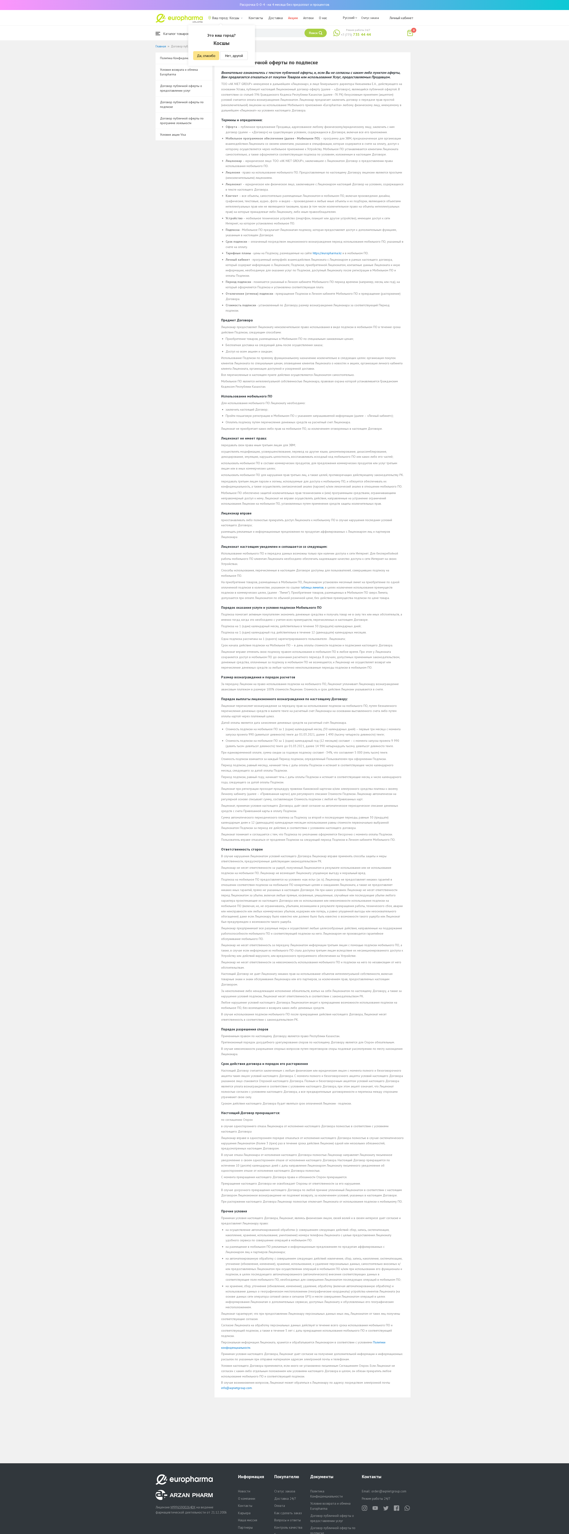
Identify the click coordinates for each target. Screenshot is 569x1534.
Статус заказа (370, 18)
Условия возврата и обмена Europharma (179, 72)
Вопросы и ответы (287, 1520)
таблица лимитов (312, 587)
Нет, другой (234, 55)
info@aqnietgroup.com (236, 1388)
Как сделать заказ (288, 1513)
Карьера (244, 1513)
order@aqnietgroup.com (388, 1491)
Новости (244, 1491)
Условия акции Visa (173, 135)
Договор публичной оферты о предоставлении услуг (181, 88)
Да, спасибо (206, 55)
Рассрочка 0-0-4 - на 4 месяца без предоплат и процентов (284, 4)
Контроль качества (288, 1527)
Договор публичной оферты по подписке (182, 104)
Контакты (256, 18)
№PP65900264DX (182, 1507)
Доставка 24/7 (285, 1498)
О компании (246, 1498)
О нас (323, 18)
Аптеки (308, 18)
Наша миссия (247, 1520)
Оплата (279, 1506)
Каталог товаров (175, 33)
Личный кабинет (401, 18)
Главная (161, 46)
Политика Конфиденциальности (181, 58)
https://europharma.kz (327, 253)
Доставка (275, 18)
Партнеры (245, 1527)
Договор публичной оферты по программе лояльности (182, 120)
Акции (293, 18)
